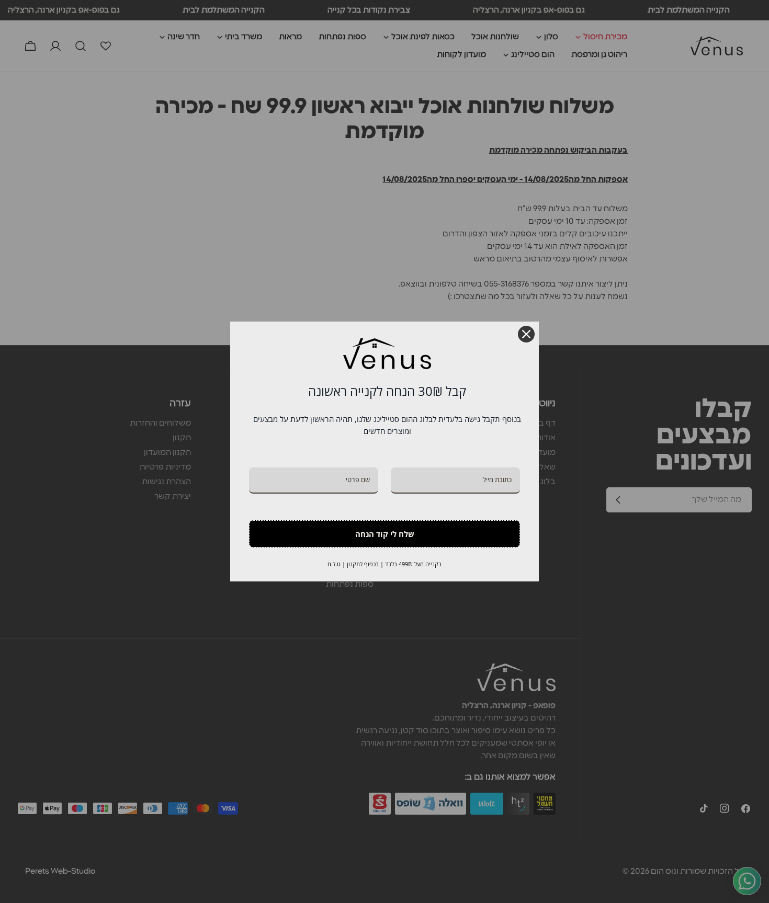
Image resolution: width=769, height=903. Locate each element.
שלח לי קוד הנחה (384, 534)
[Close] (526, 334)
